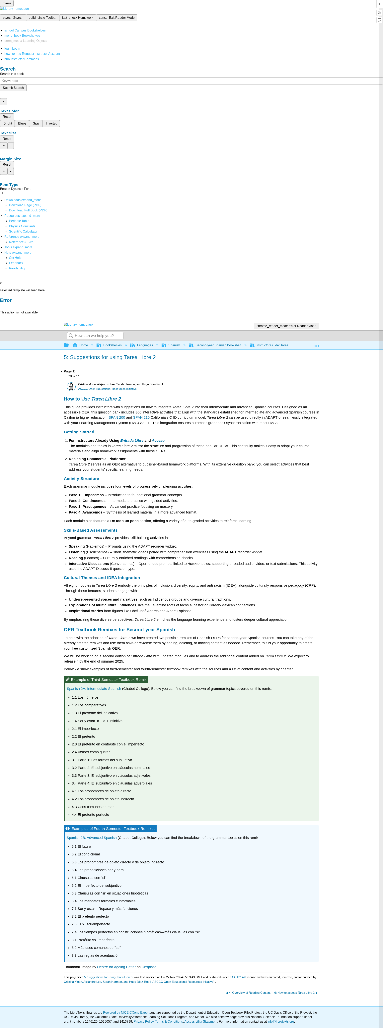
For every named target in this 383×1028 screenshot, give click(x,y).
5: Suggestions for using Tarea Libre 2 (108, 977)
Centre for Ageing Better (116, 967)
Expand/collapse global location (316, 344)
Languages (145, 345)
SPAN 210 (141, 417)
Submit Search (13, 87)
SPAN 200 (117, 417)
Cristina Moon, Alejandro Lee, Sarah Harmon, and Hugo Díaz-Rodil (107, 981)
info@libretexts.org (280, 1021)
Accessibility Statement (200, 1021)
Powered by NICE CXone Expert (126, 1012)
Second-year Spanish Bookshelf (218, 345)
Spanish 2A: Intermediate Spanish (94, 689)
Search (71, 336)
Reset (7, 116)
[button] (16, 263)
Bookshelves (112, 345)
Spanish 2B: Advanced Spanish (92, 838)
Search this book (12, 74)
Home (84, 345)
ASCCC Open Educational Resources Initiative (107, 388)
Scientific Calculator (23, 231)
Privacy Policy (144, 1021)
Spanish (174, 345)
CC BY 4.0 (239, 977)
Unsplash (149, 967)
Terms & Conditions (169, 1021)
